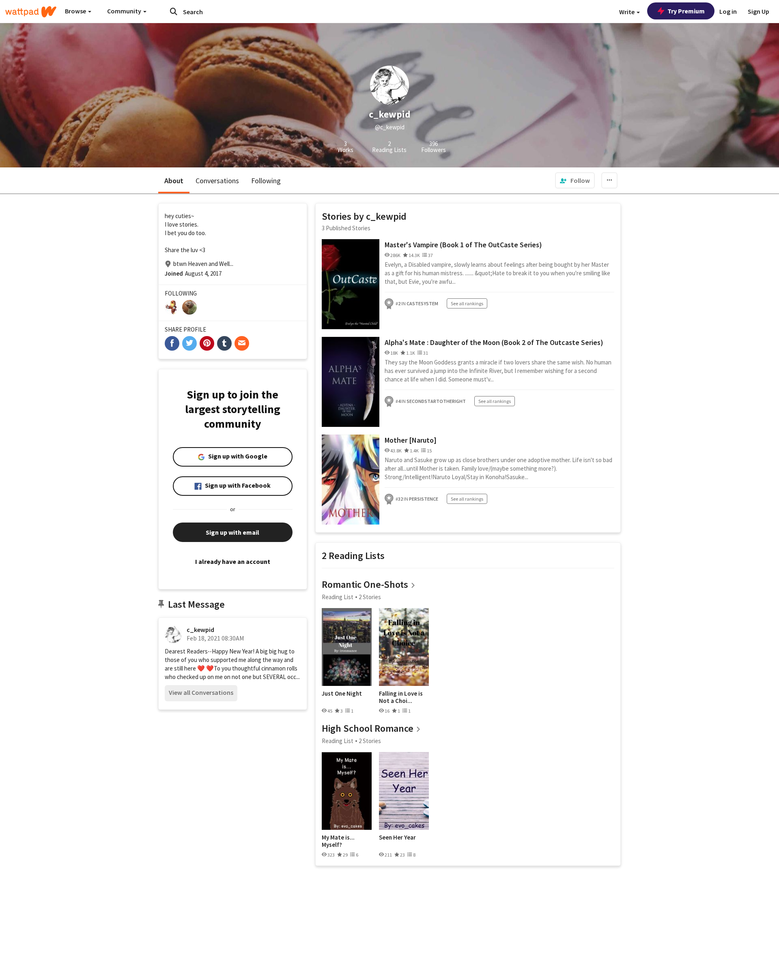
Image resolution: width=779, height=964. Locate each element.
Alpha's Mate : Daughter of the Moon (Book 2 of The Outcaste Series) (494, 342)
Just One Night (342, 693)
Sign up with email (232, 532)
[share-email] (242, 343)
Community (124, 11)
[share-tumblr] (224, 343)
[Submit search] (173, 11)
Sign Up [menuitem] (758, 11)
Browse (76, 11)
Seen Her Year (397, 837)
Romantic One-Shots (365, 584)
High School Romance (367, 728)
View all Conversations (201, 692)
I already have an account (232, 561)
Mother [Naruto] (411, 440)
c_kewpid (200, 629)
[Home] (30, 12)
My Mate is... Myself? (338, 841)
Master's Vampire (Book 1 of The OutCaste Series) (463, 244)
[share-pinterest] (207, 343)
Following (266, 180)
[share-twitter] (189, 343)
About (173, 180)
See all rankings (467, 303)
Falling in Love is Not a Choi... (401, 697)
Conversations (217, 180)
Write (627, 12)
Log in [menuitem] (728, 11)
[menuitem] (575, 180)
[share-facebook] (172, 343)
